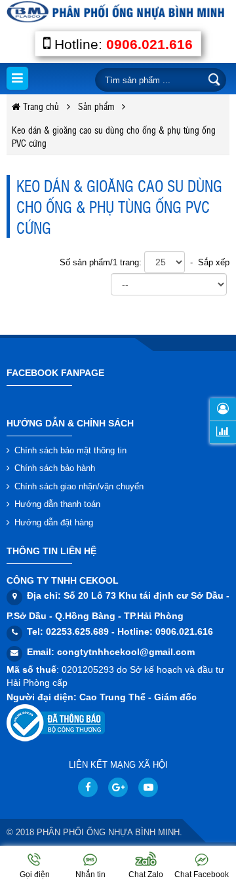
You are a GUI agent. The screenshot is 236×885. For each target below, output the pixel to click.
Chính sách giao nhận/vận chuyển (79, 486)
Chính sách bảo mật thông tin (70, 450)
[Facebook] (88, 787)
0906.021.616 (149, 44)
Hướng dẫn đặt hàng (53, 522)
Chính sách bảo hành (54, 468)
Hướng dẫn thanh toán (57, 504)
